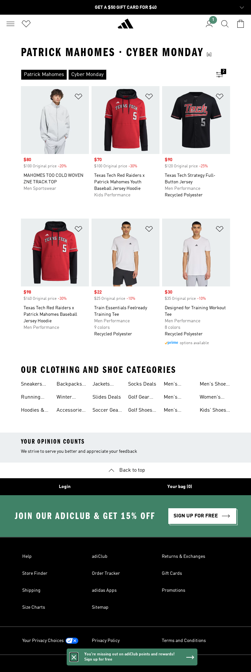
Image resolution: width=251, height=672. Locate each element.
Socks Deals (142, 384)
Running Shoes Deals (35, 398)
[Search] (225, 24)
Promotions (173, 590)
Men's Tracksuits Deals (176, 398)
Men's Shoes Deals (214, 385)
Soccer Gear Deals (106, 411)
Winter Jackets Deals (65, 398)
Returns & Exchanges (183, 556)
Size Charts (33, 607)
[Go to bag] (240, 24)
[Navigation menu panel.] (10, 24)
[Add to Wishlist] (78, 97)
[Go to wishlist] (26, 24)
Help (27, 556)
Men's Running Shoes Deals (178, 385)
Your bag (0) (179, 486)
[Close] (74, 657)
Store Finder (34, 573)
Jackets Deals (101, 385)
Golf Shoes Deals (140, 411)
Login (65, 486)
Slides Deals (106, 397)
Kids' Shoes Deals (213, 411)
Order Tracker (106, 573)
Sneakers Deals (31, 385)
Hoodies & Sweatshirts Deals (34, 411)
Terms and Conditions (184, 640)
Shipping (31, 590)
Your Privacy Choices (43, 640)
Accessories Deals (70, 411)
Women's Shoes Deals (214, 398)
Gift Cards (172, 573)
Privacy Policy (106, 640)
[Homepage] (125, 26)
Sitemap (100, 607)
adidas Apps (104, 590)
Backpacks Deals (69, 385)
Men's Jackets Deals (172, 411)
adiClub (100, 556)
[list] (115, 74)
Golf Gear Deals (138, 398)
